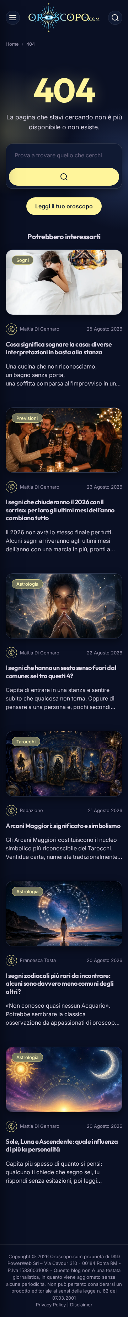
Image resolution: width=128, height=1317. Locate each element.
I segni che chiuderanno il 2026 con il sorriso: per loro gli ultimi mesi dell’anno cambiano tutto (60, 510)
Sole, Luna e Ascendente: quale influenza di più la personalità (62, 1145)
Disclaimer (81, 1304)
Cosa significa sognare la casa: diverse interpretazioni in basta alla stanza (59, 348)
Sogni (22, 260)
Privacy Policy (51, 1304)
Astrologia (27, 584)
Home (12, 44)
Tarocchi (26, 741)
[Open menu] (13, 18)
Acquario (93, 1005)
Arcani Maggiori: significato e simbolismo (63, 826)
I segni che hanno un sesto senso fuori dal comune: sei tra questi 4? (61, 672)
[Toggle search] (115, 18)
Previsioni (27, 418)
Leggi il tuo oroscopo (64, 206)
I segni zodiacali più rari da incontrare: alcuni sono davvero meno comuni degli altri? (59, 984)
